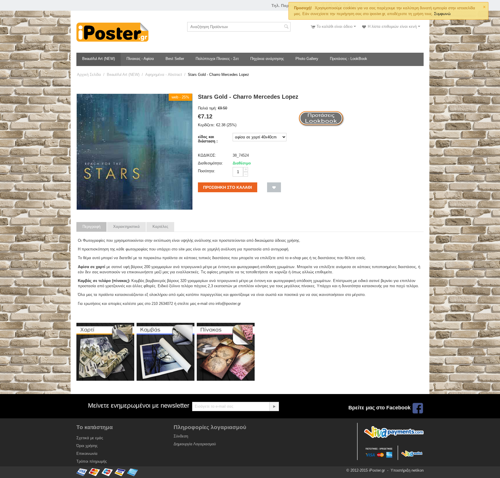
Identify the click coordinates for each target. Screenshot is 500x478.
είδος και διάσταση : (208, 139)
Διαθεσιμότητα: (210, 163)
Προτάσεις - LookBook (348, 58)
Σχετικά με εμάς (89, 438)
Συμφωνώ (442, 14)
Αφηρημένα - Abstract (163, 74)
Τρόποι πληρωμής (91, 461)
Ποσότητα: (206, 171)
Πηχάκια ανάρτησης (267, 58)
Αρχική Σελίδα (89, 74)
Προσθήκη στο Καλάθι (227, 187)
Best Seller (175, 58)
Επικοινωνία (87, 453)
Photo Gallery (306, 58)
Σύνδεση (181, 436)
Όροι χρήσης (87, 446)
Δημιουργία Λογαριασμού (195, 444)
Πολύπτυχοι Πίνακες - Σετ (217, 58)
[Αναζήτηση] (286, 27)
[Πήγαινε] (274, 406)
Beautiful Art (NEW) (98, 58)
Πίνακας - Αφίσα (140, 58)
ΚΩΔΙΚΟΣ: (207, 155)
